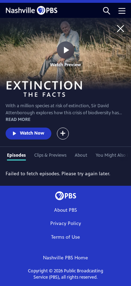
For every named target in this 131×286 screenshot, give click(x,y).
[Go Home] (120, 28)
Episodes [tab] (16, 155)
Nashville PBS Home (65, 258)
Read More (18, 119)
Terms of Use (65, 237)
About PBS (65, 210)
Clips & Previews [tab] (50, 155)
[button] (106, 10)
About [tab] (81, 155)
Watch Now (32, 133)
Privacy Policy (65, 223)
